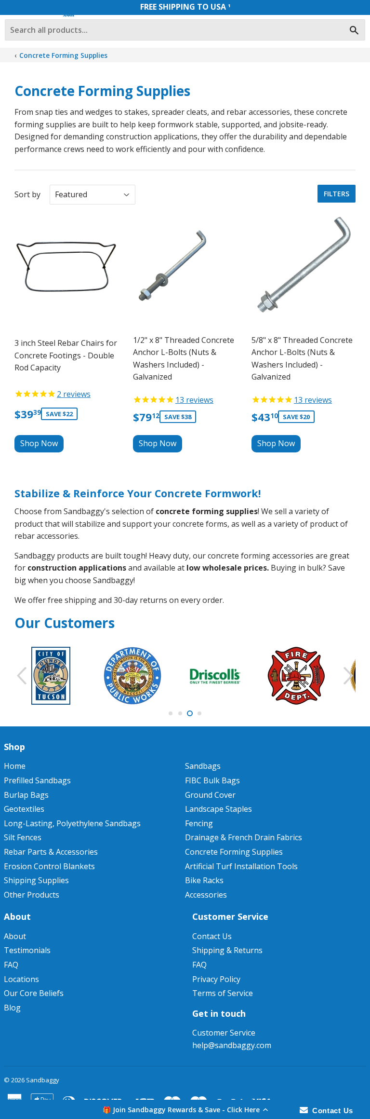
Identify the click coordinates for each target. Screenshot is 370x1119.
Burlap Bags (26, 795)
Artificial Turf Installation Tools (241, 866)
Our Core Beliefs (34, 993)
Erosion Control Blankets (49, 866)
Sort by (27, 194)
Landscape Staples (218, 809)
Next (350, 676)
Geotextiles (24, 809)
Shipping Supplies (36, 880)
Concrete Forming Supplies (63, 55)
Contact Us (212, 936)
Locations (21, 979)
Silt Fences (22, 837)
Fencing (199, 823)
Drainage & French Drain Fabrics (243, 837)
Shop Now (39, 443)
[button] (185, 1109)
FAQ (11, 964)
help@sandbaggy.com (231, 1045)
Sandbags (203, 766)
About (15, 936)
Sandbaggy (42, 1080)
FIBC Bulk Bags (212, 780)
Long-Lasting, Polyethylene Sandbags (72, 823)
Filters (336, 193)
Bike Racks (204, 880)
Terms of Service (222, 993)
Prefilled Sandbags (37, 780)
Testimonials (27, 950)
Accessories (206, 894)
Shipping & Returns (227, 950)
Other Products (31, 894)
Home (15, 766)
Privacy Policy (216, 979)
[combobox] (185, 30)
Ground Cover (210, 795)
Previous (20, 676)
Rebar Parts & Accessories (51, 851)
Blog (12, 1007)
